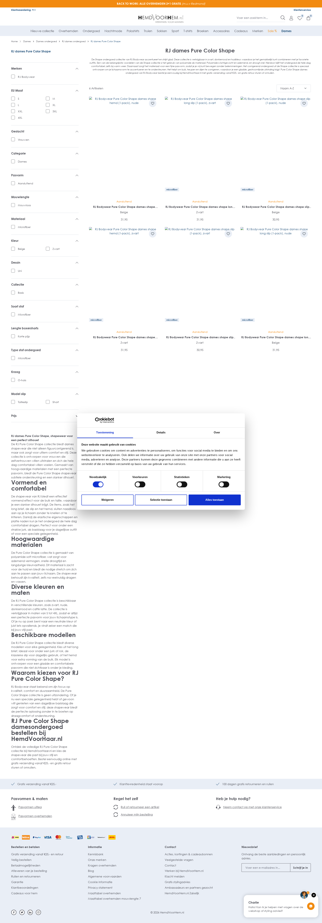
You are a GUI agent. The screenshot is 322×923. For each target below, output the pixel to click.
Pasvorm (17, 175)
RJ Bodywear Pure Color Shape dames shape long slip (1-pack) (199, 207)
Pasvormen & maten (29, 798)
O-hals (22, 380)
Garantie (17, 882)
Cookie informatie (100, 882)
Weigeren (107, 500)
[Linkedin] (30, 912)
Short (56, 402)
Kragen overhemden (102, 865)
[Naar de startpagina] (161, 18)
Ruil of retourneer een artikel (140, 807)
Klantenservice (302, 9)
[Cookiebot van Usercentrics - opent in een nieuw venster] (97, 420)
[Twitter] (22, 912)
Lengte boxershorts (24, 328)
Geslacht (17, 131)
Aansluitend (25, 183)
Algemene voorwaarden (104, 876)
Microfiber (24, 227)
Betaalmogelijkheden (25, 865)
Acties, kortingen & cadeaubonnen (189, 854)
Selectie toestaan (161, 500)
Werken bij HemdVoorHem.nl (184, 870)
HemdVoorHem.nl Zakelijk (182, 893)
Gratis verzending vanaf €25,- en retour (37, 854)
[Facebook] (13, 912)
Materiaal (18, 219)
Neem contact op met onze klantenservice (252, 807)
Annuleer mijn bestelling (137, 814)
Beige (21, 248)
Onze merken (97, 859)
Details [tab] (161, 432)
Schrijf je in (300, 867)
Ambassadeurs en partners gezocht (189, 887)
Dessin (15, 262)
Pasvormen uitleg (30, 807)
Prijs (14, 415)
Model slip (18, 394)
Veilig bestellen (21, 859)
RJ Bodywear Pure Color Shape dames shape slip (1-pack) (275, 207)
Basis (21, 292)
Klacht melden (174, 876)
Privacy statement (100, 887)
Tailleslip (23, 402)
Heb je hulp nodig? (233, 798)
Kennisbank (95, 854)
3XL (55, 111)
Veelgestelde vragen (179, 859)
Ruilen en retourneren (25, 876)
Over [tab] (217, 432)
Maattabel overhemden (104, 893)
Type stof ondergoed (26, 350)
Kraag (15, 372)
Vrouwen (23, 139)
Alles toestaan (214, 500)
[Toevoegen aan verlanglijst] (152, 103)
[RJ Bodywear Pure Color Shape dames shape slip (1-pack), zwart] (200, 277)
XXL (20, 111)
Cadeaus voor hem (24, 893)
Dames (22, 161)
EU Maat (17, 90)
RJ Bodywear (26, 76)
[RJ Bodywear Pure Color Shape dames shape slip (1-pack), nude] (276, 147)
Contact (170, 847)
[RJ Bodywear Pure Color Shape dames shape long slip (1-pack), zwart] (200, 147)
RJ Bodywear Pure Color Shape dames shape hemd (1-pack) (124, 207)
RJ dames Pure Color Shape (31, 51)
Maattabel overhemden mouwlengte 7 (114, 898)
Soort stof (17, 306)
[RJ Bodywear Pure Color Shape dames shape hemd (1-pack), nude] (124, 147)
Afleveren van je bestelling (29, 870)
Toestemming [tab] (105, 432)
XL (54, 105)
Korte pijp (24, 336)
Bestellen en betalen (25, 847)
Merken (16, 68)
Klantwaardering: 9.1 (23, 9)
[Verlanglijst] (298, 18)
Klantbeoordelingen (24, 887)
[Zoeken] (283, 17)
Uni (20, 270)
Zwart (56, 248)
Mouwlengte (20, 197)
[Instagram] (38, 912)
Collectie (17, 284)
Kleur (14, 240)
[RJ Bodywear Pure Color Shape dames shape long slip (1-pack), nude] (276, 277)
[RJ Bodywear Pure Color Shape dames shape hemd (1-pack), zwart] (124, 277)
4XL (20, 117)
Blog (91, 870)
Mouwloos (24, 205)
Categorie (18, 153)
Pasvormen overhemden (35, 816)
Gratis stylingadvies (177, 882)
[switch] (140, 484)
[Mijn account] (289, 18)
